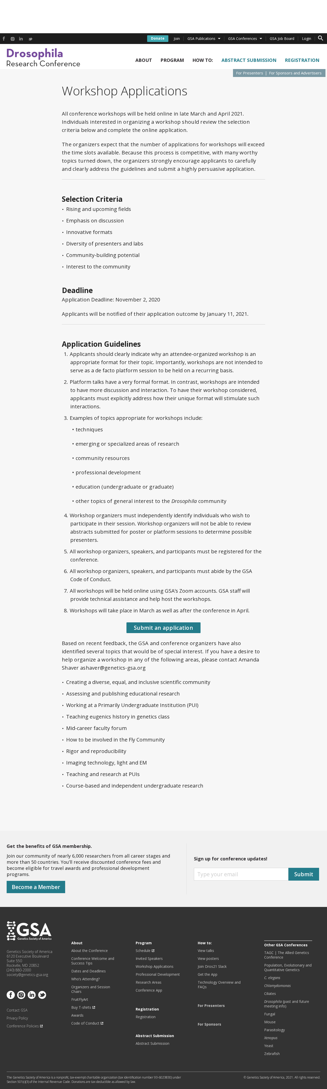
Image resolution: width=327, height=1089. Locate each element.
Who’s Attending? (85, 979)
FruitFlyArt (79, 999)
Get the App (207, 974)
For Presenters (249, 72)
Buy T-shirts (81, 1007)
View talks (206, 950)
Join (177, 38)
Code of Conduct (85, 1023)
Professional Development (158, 974)
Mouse (270, 1022)
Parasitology (274, 1030)
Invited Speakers (149, 958)
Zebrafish (272, 1053)
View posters (208, 958)
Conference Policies (23, 1026)
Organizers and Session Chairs (90, 989)
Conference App (149, 990)
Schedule (143, 950)
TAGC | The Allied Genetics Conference (286, 955)
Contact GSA (17, 1010)
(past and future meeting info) (286, 1003)
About (143, 60)
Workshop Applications (154, 966)
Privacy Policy (17, 1018)
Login (306, 38)
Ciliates (270, 993)
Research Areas (148, 982)
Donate (158, 38)
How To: (202, 60)
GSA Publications (201, 38)
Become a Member (36, 887)
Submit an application (163, 627)
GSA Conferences (242, 38)
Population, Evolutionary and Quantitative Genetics (288, 967)
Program (172, 60)
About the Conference (89, 950)
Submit (303, 874)
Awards (77, 1015)
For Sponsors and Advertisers (295, 72)
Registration (302, 60)
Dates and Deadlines (88, 971)
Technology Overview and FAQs (219, 984)
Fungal (269, 1014)
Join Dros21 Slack (212, 966)
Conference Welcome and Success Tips (92, 960)
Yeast (268, 1045)
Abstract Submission (248, 60)
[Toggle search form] (320, 38)
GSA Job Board (282, 38)
